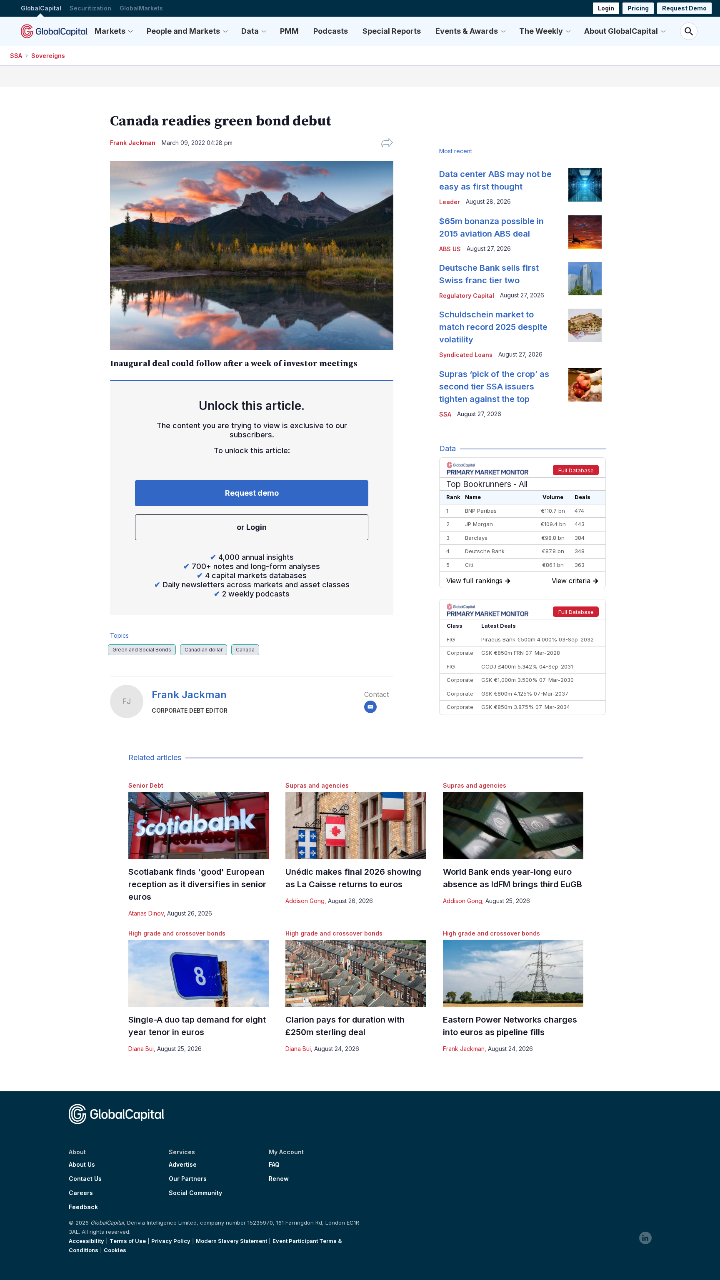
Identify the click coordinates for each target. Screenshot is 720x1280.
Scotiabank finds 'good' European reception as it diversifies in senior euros (197, 884)
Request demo (252, 493)
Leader (449, 201)
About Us (82, 1165)
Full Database (576, 470)
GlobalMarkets (141, 8)
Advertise (183, 1165)
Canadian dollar (203, 649)
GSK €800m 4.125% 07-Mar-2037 (524, 693)
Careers (81, 1193)
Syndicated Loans (465, 354)
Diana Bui (141, 1048)
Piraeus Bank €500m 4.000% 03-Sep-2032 (537, 639)
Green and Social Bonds (141, 649)
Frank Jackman (189, 695)
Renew (279, 1179)
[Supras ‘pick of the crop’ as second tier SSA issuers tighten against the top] (585, 385)
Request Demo (684, 8)
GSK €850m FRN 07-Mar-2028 (520, 652)
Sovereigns (48, 55)
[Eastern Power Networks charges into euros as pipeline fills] (513, 973)
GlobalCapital (41, 8)
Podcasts (330, 31)
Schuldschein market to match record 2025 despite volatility (493, 326)
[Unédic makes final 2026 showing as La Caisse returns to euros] (355, 825)
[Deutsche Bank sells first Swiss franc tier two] (585, 278)
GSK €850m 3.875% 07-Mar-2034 (525, 707)
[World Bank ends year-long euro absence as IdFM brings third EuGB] (513, 825)
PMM (289, 31)
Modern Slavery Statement (231, 1241)
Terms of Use (128, 1241)
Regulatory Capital (466, 295)
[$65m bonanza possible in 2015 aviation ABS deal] (585, 232)
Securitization (90, 8)
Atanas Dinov (146, 913)
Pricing (638, 8)
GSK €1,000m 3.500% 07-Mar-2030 (527, 679)
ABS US (450, 248)
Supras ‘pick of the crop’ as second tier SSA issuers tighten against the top (494, 386)
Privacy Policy (170, 1241)
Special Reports (391, 31)
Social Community (195, 1193)
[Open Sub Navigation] (130, 31)
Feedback (83, 1207)
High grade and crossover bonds (176, 933)
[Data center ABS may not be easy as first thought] (585, 185)
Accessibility (86, 1241)
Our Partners (188, 1179)
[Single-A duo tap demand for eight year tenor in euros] (198, 973)
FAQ (274, 1165)
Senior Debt (145, 785)
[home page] (54, 31)
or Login (252, 527)
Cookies (115, 1250)
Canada (245, 649)
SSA (16, 55)
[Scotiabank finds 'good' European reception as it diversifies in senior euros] (198, 825)
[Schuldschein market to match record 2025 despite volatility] (585, 325)
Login (606, 8)
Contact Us (85, 1179)
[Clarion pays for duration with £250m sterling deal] (355, 973)
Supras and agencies (317, 785)
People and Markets (183, 31)
